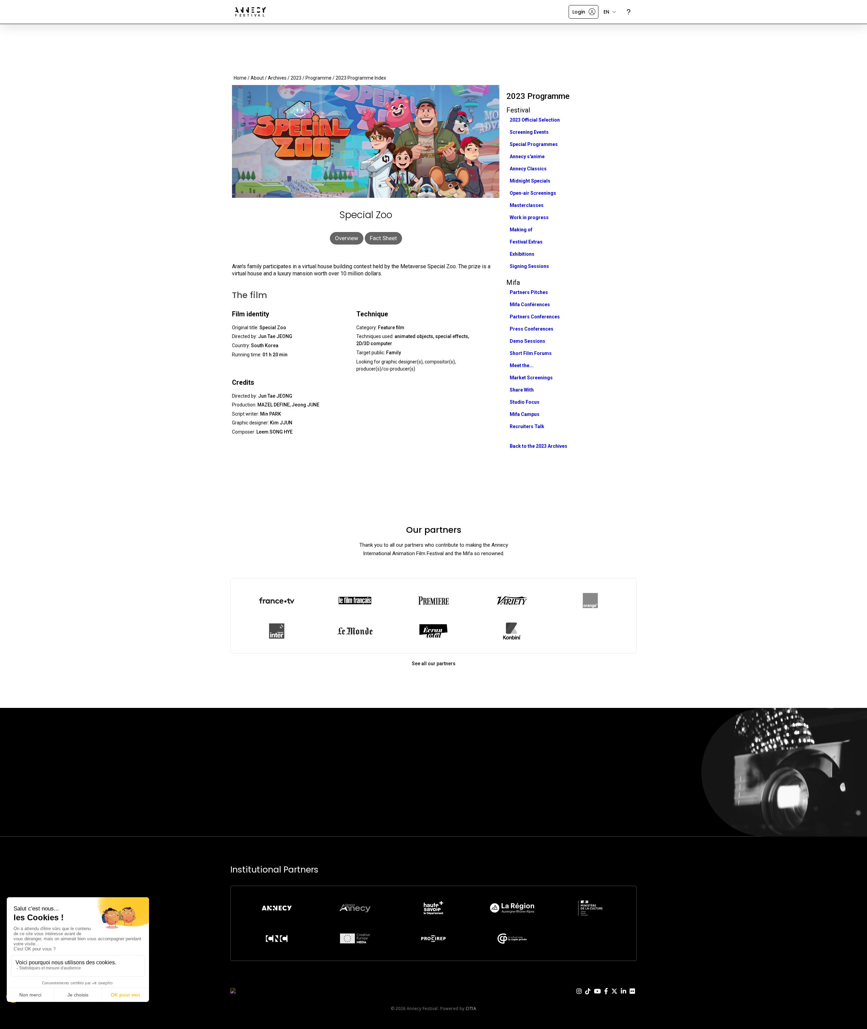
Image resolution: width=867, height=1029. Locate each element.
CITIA (471, 1008)
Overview (346, 238)
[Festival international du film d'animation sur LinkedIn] (623, 996)
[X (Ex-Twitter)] (614, 996)
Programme (318, 78)
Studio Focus (525, 402)
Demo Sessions (527, 341)
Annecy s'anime (527, 156)
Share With (522, 390)
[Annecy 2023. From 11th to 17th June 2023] (251, 12)
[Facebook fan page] (606, 996)
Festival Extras (526, 242)
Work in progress (529, 217)
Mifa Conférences (530, 304)
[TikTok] (588, 996)
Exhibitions (522, 254)
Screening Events (529, 132)
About (257, 78)
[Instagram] (579, 996)
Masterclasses (527, 205)
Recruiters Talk (527, 426)
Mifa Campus (525, 414)
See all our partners (434, 663)
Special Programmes (534, 144)
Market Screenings (531, 377)
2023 (296, 78)
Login (578, 11)
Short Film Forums (531, 353)
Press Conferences (531, 329)
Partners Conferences (535, 316)
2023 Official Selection (535, 120)
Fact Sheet (383, 238)
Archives (277, 78)
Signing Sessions (529, 266)
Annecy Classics (528, 168)
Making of (521, 229)
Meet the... (521, 365)
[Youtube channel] (597, 996)
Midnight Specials (530, 181)
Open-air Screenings (533, 193)
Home (240, 78)
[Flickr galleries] (632, 996)
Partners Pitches (529, 292)
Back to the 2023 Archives (538, 446)
